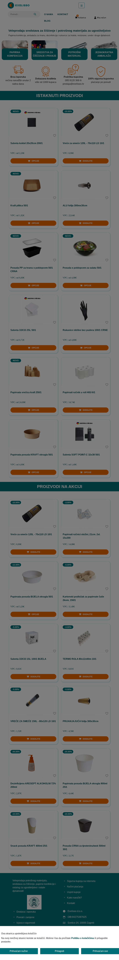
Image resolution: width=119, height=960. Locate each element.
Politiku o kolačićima (82, 938)
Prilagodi (59, 951)
